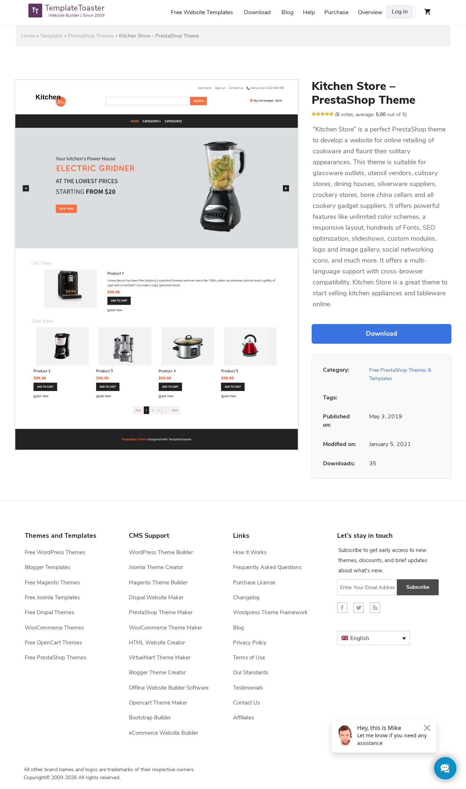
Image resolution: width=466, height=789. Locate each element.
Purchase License (254, 582)
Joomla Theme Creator (156, 567)
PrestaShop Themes (91, 35)
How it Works (249, 552)
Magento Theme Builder (158, 582)
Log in (400, 12)
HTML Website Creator (157, 642)
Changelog (246, 597)
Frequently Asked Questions (267, 567)
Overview (370, 12)
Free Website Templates (202, 12)
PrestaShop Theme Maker (161, 612)
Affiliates (243, 717)
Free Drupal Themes (49, 612)
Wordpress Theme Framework (270, 612)
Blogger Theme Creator (157, 672)
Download (257, 12)
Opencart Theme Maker (158, 702)
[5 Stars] (331, 114)
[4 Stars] (327, 114)
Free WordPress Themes (55, 552)
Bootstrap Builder (150, 717)
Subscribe (417, 587)
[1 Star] (314, 114)
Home (28, 35)
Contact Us (246, 702)
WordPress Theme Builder (161, 552)
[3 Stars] (322, 114)
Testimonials (248, 687)
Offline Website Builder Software (169, 687)
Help (309, 12)
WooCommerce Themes (54, 627)
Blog (287, 12)
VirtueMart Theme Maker (159, 657)
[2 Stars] (318, 114)
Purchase (336, 12)
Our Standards (250, 672)
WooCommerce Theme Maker (165, 627)
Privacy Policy (249, 642)
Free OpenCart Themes (53, 642)
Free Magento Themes (52, 582)
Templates (51, 35)
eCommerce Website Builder (163, 733)
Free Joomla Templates (52, 597)
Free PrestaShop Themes (55, 657)
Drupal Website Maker (156, 597)
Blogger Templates (47, 567)
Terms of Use (249, 657)
